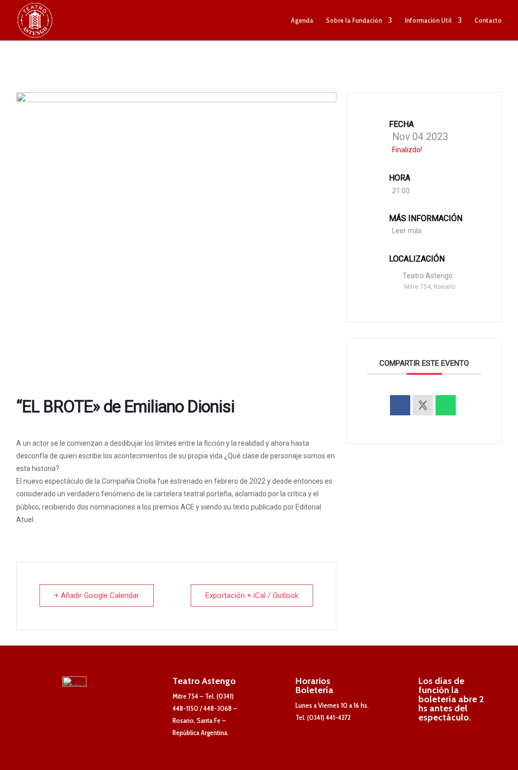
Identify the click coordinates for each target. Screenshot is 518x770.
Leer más (407, 231)
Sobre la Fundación (354, 21)
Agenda (302, 21)
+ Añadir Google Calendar (96, 595)
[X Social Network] (423, 405)
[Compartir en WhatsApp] (446, 405)
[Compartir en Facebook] (400, 405)
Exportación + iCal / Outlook (251, 595)
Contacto (488, 21)
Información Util (428, 21)
